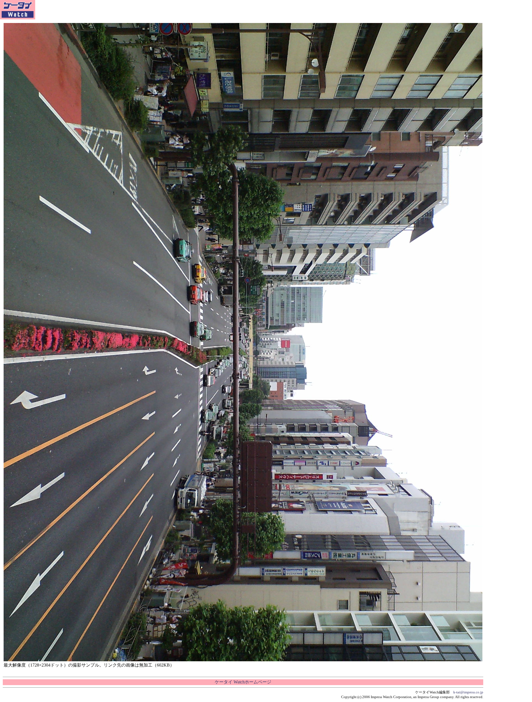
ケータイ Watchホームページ (243, 682)
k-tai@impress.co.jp (468, 692)
